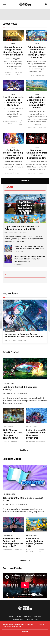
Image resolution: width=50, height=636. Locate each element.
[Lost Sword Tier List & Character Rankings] (25, 368)
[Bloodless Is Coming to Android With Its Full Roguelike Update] (36, 138)
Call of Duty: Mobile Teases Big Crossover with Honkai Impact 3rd (13, 154)
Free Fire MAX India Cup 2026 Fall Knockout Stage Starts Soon (13, 101)
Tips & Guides (8, 383)
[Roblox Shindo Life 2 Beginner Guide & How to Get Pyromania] (36, 415)
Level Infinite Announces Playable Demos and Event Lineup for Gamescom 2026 (29, 258)
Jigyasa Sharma (8, 74)
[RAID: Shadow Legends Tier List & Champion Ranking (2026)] (13, 415)
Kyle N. (32, 75)
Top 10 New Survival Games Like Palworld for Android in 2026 (21, 227)
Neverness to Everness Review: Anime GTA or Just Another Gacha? (24, 335)
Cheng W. (8, 173)
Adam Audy (32, 128)
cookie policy (15, 626)
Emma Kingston (10, 233)
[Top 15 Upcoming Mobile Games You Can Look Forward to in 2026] (8, 248)
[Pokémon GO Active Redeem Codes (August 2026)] (36, 524)
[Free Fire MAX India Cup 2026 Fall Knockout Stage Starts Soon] (13, 85)
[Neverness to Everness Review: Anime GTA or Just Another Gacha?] (25, 315)
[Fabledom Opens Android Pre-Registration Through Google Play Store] (36, 35)
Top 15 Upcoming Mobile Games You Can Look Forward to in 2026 (29, 247)
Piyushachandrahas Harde (10, 122)
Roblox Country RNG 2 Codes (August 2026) (23, 499)
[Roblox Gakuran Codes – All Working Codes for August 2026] (13, 524)
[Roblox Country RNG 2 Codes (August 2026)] (25, 477)
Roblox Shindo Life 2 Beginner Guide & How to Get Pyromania (36, 434)
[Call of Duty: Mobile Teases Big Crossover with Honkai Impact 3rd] (13, 138)
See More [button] (24, 450)
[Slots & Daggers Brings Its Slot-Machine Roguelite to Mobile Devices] (13, 35)
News (13, 44)
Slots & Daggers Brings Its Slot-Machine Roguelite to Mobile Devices (13, 51)
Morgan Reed (9, 394)
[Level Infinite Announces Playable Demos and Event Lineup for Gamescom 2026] (8, 259)
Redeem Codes (9, 494)
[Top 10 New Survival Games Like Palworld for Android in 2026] (25, 208)
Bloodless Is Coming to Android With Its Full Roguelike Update (36, 154)
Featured (37, 616)
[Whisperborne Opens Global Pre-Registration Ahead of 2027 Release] (36, 85)
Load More (25, 180)
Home (11, 616)
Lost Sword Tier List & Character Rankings (20, 388)
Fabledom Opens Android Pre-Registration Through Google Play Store (37, 52)
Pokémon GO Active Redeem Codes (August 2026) (34, 542)
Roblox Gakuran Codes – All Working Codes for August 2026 (13, 542)
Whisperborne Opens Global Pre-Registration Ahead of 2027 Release (37, 102)
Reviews (9, 330)
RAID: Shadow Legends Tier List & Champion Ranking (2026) (13, 434)
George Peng (30, 441)
